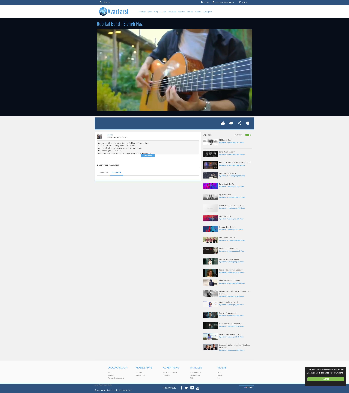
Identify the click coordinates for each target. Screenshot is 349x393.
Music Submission (170, 372)
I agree (326, 379)
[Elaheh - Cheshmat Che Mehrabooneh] (210, 165)
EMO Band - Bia (225, 216)
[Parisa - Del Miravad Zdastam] (210, 273)
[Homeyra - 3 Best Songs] (210, 261)
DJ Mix (163, 12)
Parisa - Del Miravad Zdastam (231, 270)
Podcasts (172, 12)
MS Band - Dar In (226, 140)
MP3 (156, 12)
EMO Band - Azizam (227, 173)
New (150, 12)
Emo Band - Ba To (226, 184)
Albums (181, 12)
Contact (111, 375)
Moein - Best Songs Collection (231, 334)
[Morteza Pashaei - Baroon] (210, 282)
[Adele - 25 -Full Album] (210, 250)
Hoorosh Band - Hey (227, 227)
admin (110, 135)
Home (206, 2)
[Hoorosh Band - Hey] (210, 229)
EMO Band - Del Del (227, 238)
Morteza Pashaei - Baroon (229, 281)
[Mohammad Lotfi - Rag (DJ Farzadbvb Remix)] (210, 293)
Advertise (166, 375)
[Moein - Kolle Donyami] (210, 304)
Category (208, 12)
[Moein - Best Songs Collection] (210, 336)
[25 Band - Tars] (210, 197)
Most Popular (195, 375)
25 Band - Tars (225, 195)
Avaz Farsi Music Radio (103, 385)
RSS (191, 378)
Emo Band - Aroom (227, 152)
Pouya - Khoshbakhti (227, 313)
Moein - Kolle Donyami (228, 302)
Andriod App (140, 375)
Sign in (244, 2)
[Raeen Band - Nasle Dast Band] (210, 208)
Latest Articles (195, 372)
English (249, 387)
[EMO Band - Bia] (210, 218)
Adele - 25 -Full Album (228, 248)
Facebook (116, 172)
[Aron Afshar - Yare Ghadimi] (210, 325)
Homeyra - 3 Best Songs (229, 259)
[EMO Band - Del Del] (210, 240)
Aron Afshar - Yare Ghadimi (230, 324)
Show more (148, 156)
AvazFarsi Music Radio (224, 2)
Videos (198, 12)
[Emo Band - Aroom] (210, 154)
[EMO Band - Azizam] (210, 175)
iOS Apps (139, 372)
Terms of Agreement (116, 378)
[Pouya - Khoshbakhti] (210, 315)
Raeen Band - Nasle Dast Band (231, 206)
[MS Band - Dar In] (210, 142)
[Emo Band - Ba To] (210, 186)
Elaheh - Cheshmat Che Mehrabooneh (234, 162)
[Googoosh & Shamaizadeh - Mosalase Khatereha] (210, 347)
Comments (103, 172)
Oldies (190, 12)
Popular (142, 12)
